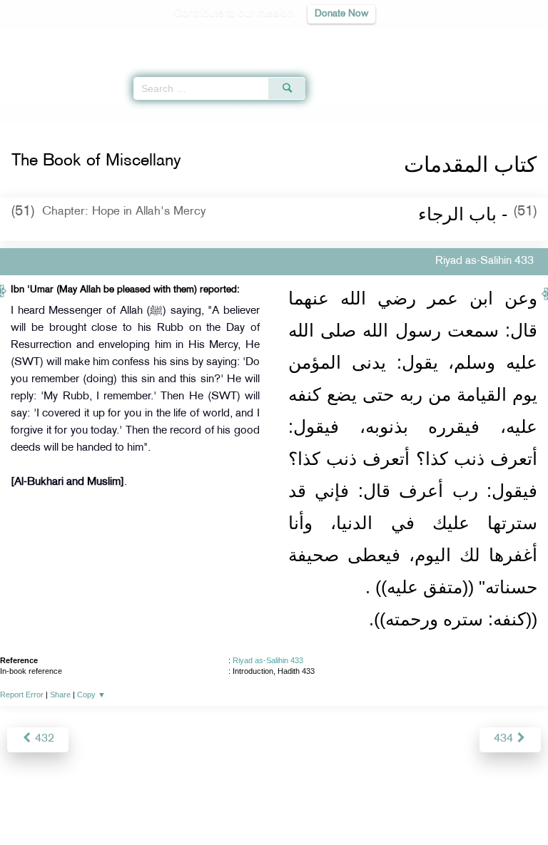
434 (505, 739)
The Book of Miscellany (160, 112)
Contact (345, 803)
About (156, 803)
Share (60, 694)
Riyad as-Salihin (70, 112)
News (193, 803)
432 (43, 739)
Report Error (22, 694)
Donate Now (341, 14)
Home (17, 112)
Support (235, 803)
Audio (506, 40)
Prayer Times (448, 40)
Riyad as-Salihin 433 (268, 660)
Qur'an (337, 40)
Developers (290, 803)
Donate (389, 803)
